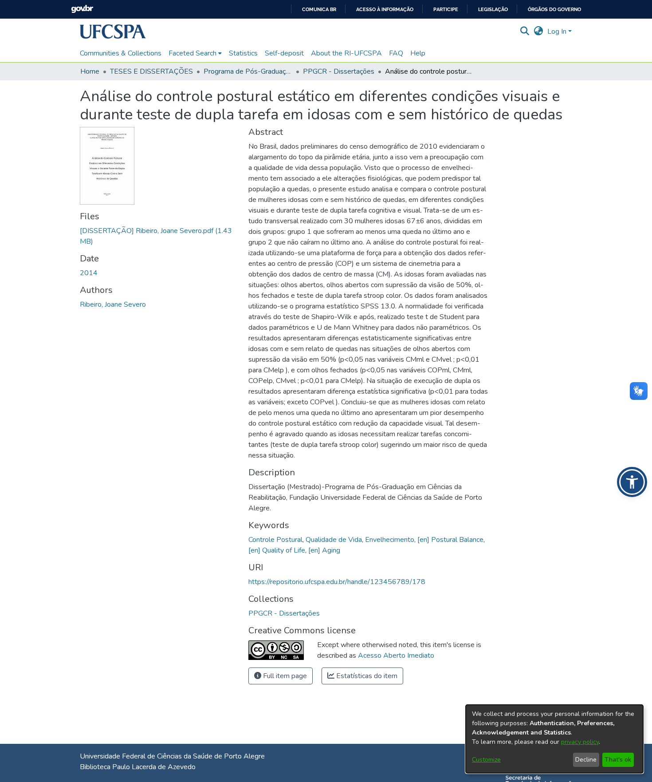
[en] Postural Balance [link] (450, 540)
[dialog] (554, 739)
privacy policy (580, 742)
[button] (113, 31)
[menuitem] (195, 53)
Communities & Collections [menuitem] (120, 53)
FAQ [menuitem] (396, 53)
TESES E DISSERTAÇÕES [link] (151, 71)
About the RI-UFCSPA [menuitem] (346, 53)
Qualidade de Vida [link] (334, 540)
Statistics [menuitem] (243, 53)
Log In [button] (557, 31)
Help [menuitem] (417, 53)
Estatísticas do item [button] (365, 676)
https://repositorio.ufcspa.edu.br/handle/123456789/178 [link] (336, 582)
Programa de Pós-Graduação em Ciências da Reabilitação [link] (248, 71)
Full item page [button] (284, 676)
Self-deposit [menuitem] (284, 53)
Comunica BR (319, 9)
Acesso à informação (384, 9)
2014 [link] (89, 273)
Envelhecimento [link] (389, 540)
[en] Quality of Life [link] (276, 550)
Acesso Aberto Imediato (396, 655)
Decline (586, 759)
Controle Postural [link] (275, 540)
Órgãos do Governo (554, 9)
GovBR (82, 9)
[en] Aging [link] (324, 550)
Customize (486, 759)
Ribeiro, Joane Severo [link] (113, 304)
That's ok (618, 759)
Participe (445, 9)
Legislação (493, 9)
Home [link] (89, 71)
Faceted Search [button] (192, 53)
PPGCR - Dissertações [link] (338, 71)
